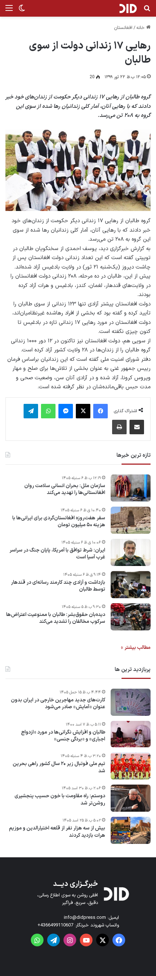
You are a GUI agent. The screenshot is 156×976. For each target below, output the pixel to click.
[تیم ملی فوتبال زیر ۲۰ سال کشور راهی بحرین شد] (131, 765)
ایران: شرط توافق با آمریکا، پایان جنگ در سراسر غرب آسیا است (57, 554)
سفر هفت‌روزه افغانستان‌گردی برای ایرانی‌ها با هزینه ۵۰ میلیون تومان (58, 522)
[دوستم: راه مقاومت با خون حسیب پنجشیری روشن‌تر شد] (131, 798)
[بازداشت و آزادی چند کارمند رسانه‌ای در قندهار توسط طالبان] (131, 584)
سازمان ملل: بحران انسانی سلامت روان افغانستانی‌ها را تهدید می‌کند (64, 489)
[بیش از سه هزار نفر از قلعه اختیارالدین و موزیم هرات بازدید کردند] (131, 830)
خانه (141, 27)
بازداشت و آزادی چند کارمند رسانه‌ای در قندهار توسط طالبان (58, 586)
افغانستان (123, 27)
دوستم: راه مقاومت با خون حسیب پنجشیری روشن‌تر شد (60, 800)
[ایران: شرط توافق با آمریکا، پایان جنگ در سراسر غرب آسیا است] (131, 552)
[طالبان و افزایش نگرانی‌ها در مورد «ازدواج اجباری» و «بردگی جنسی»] (131, 734)
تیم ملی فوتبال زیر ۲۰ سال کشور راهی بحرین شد (59, 767)
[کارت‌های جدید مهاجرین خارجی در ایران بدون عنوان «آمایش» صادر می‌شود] (131, 702)
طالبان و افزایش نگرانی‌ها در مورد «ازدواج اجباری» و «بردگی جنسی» (63, 736)
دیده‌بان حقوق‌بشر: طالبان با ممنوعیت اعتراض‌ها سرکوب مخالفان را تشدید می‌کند (55, 618)
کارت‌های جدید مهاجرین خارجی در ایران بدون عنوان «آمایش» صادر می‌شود (58, 704)
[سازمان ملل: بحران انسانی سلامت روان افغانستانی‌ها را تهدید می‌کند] (131, 488)
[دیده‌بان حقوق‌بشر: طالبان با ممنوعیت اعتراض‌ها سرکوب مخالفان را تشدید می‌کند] (131, 616)
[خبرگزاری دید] (128, 8)
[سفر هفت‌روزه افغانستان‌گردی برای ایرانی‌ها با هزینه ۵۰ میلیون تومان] (131, 520)
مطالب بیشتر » (136, 647)
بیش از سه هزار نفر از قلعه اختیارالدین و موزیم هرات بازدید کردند (57, 832)
